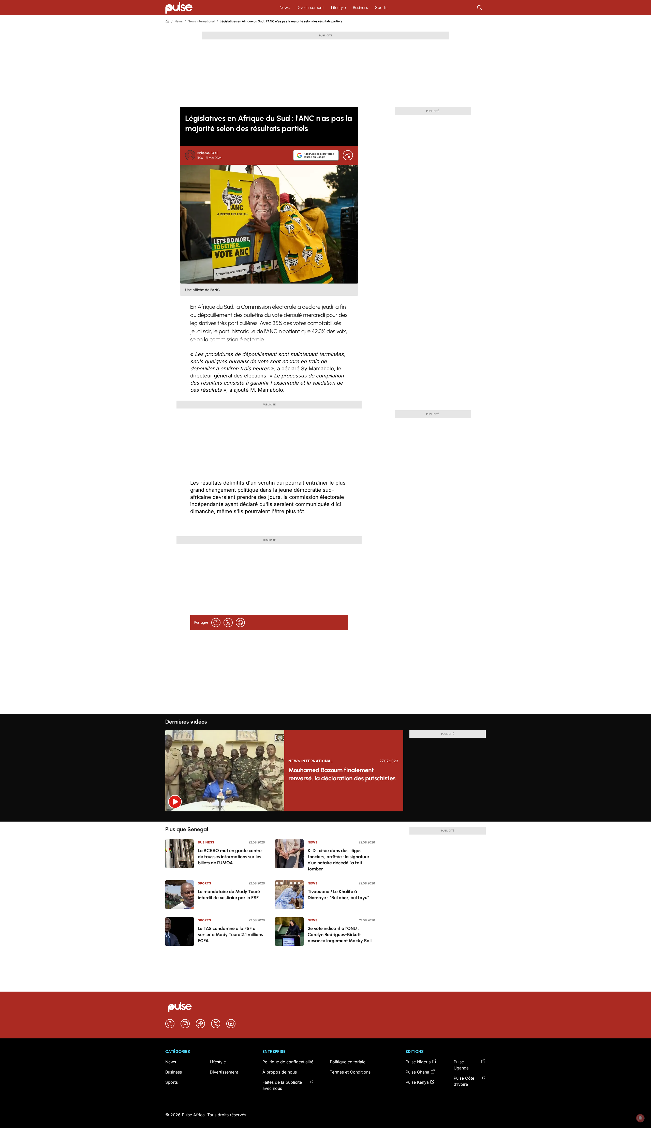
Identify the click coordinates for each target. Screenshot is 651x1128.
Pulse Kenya (417, 1082)
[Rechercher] (480, 7)
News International (201, 21)
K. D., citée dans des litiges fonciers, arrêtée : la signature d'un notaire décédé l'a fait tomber (338, 860)
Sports (381, 7)
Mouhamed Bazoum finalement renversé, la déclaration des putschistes (341, 774)
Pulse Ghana (417, 1072)
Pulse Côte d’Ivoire (464, 1081)
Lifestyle (338, 7)
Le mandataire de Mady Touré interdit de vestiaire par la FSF (229, 894)
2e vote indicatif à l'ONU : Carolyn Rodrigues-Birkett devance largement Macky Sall (340, 934)
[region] (325, 816)
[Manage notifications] (640, 1118)
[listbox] (325, 816)
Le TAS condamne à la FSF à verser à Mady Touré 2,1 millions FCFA (230, 934)
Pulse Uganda (461, 1064)
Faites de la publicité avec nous (282, 1085)
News (285, 7)
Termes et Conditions (350, 1072)
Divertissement (310, 7)
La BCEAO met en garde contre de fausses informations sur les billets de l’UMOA (230, 857)
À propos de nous (279, 1072)
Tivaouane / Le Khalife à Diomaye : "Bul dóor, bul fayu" (338, 894)
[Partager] (348, 155)
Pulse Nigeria (418, 1061)
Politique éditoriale (347, 1061)
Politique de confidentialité (287, 1061)
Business (360, 7)
